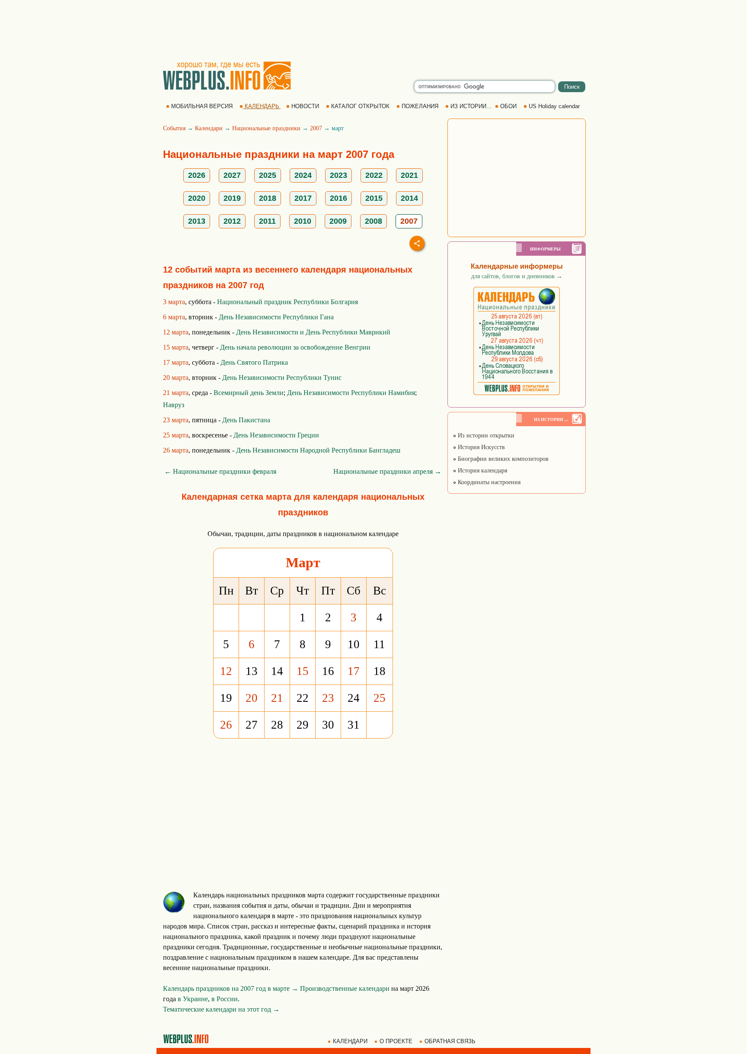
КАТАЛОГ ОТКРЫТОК (360, 106)
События (174, 128)
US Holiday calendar (554, 106)
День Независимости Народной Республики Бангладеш (318, 450)
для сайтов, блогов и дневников (516, 276)
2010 (302, 221)
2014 (409, 198)
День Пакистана (246, 420)
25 (380, 697)
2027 (232, 175)
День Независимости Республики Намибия (351, 392)
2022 (374, 175)
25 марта (175, 435)
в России (224, 999)
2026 (196, 175)
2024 (303, 175)
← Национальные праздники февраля (220, 471)
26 (226, 724)
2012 (232, 221)
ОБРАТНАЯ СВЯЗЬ (450, 1041)
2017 (303, 198)
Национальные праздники (266, 128)
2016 (338, 198)
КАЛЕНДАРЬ (262, 106)
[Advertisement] (373, 30)
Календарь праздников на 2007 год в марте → (230, 988)
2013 (196, 221)
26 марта (175, 450)
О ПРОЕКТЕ (396, 1041)
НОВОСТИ (305, 106)
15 (303, 671)
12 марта (175, 332)
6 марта (174, 317)
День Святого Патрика (254, 362)
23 (328, 697)
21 (277, 697)
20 (252, 697)
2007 (316, 128)
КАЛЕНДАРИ (350, 1041)
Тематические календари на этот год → (221, 1009)
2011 (267, 221)
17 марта (175, 362)
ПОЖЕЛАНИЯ (420, 106)
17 (354, 671)
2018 (267, 198)
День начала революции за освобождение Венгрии (295, 347)
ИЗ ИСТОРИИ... (471, 106)
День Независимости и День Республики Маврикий (313, 332)
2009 (338, 221)
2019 (232, 198)
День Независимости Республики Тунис (282, 377)
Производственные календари (344, 988)
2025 (267, 175)
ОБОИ (508, 106)
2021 (409, 175)
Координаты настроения (488, 482)
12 (226, 671)
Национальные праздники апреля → (387, 471)
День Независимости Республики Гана (276, 317)
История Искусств (480, 447)
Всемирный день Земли (249, 392)
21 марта (175, 392)
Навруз (173, 404)
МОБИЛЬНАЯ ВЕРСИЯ (201, 106)
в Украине (193, 999)
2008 (373, 221)
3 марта (174, 301)
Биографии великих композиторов (502, 459)
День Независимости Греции (276, 435)
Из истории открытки (485, 435)
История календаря (481, 470)
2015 (374, 198)
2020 (196, 198)
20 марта (175, 377)
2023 (338, 175)
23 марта (175, 420)
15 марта (175, 347)
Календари (209, 128)
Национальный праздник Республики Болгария (287, 301)
